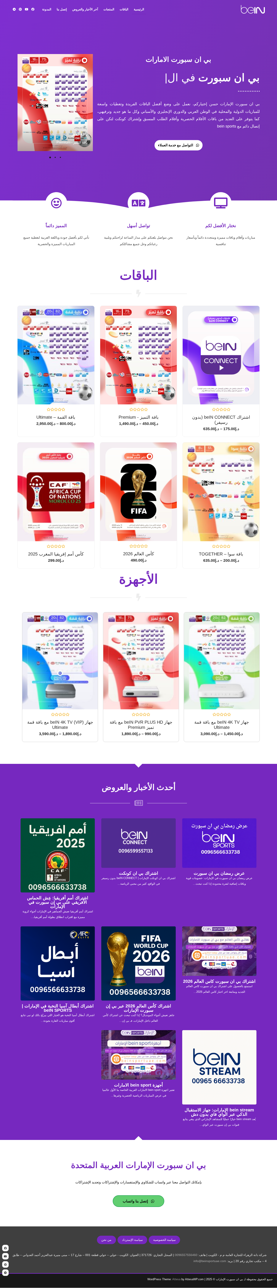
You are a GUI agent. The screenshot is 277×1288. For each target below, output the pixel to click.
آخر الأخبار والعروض (85, 9)
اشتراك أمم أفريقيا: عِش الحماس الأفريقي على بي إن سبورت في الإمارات (57, 902)
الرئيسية (139, 9)
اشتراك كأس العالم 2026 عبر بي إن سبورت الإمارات (138, 1008)
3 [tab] (50, 157)
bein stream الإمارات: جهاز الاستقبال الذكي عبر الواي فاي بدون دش (219, 1112)
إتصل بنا (62, 9)
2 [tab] (55, 157)
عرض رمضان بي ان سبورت (219, 873)
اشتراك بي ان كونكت (138, 873)
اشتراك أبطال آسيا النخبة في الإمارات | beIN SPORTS (58, 1008)
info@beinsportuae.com (209, 1261)
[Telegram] (14, 9)
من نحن (106, 1240)
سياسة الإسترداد (132, 1240)
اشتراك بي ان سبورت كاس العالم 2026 (219, 981)
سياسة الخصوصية (164, 1240)
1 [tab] (60, 157)
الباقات (124, 9)
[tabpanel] (55, 102)
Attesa (176, 1279)
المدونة (46, 9)
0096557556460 (186, 1255)
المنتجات (108, 9)
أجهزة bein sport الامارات (138, 1085)
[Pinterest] (20, 9)
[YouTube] (26, 9)
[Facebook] (33, 9)
